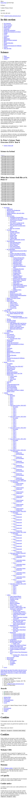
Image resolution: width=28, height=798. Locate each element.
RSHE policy (16, 282)
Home (5, 56)
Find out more (13, 672)
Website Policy (7, 697)
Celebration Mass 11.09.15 (19, 613)
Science (6, 47)
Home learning (10, 657)
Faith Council (13, 302)
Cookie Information (8, 700)
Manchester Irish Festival (16, 328)
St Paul (11, 664)
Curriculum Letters (20, 556)
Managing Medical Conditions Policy (17, 276)
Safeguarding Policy (18, 284)
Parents (5, 362)
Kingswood (13, 632)
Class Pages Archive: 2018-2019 (18, 511)
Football (12, 377)
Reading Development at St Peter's (12, 31)
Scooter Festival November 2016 (18, 648)
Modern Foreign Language (10, 40)
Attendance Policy (17, 262)
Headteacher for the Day (16, 641)
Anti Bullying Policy (18, 259)
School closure (19, 483)
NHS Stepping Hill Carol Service (18, 323)
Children (6, 393)
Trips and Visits (7, 48)
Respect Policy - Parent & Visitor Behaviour (19, 280)
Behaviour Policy (17, 263)
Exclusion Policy (17, 273)
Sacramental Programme (16, 316)
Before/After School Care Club (14, 373)
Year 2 (11, 398)
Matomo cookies (9, 768)
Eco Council (13, 306)
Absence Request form (18, 257)
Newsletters (10, 363)
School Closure (20, 487)
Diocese (9, 319)
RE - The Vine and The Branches (15, 312)
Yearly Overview (8, 24)
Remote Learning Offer (15, 294)
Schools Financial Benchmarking (18, 295)
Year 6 (11, 404)
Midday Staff (13, 236)
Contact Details (10, 211)
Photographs (10, 331)
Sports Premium (14, 296)
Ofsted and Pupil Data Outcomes (18, 255)
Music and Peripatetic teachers (17, 239)
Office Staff (13, 234)
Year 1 (11, 397)
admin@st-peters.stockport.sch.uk (12, 15)
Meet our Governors (15, 228)
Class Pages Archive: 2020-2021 (18, 450)
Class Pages (10, 394)
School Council (14, 303)
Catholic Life (7, 310)
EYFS (5, 34)
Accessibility (7, 701)
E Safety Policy (17, 271)
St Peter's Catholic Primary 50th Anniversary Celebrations (18, 608)
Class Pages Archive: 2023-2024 (18, 416)
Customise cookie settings (19, 730)
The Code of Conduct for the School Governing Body (17, 223)
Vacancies (9, 309)
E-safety (9, 365)
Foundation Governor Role (16, 217)
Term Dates (10, 370)
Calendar (9, 381)
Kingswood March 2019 (19, 634)
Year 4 (11, 401)
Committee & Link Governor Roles (18, 218)
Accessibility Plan (17, 260)
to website (16, 671)
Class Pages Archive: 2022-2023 (18, 427)
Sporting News (13, 602)
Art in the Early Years (15, 338)
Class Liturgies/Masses (15, 596)
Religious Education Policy (19, 278)
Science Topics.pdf (8, 145)
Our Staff (9, 230)
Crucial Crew (13, 308)
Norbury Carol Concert (15, 326)
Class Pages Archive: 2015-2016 (18, 583)
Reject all (3, 730)
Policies (12, 256)
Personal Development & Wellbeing (12, 45)
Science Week (13, 604)
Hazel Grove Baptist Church (17, 327)
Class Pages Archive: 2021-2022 (18, 439)
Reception (12, 395)
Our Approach (7, 23)
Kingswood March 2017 (19, 636)
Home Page (3, 2)
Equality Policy (17, 270)
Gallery (8, 595)
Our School (6, 207)
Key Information (11, 249)
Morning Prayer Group (15, 597)
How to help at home (12, 388)
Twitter (5, 711)
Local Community (11, 321)
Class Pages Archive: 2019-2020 (18, 480)
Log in (5, 667)
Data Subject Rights (15, 246)
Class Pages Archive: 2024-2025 (18, 405)
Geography (6, 36)
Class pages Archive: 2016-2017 (18, 553)
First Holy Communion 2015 (20, 317)
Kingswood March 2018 (19, 635)
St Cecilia (12, 661)
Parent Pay (3, 674)
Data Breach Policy (15, 243)
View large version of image (8, 156)
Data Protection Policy (15, 242)
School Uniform (11, 369)
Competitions (13, 639)
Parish (8, 315)
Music (5, 41)
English (5, 33)
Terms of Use (7, 698)
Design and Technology (9, 30)
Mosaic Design (16, 610)
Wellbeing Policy (17, 289)
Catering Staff (13, 238)
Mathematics (7, 38)
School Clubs (10, 374)
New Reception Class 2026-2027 (15, 366)
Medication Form (11, 367)
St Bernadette (13, 660)
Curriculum (6, 57)
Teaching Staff (13, 231)
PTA (8, 383)
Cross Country (13, 376)
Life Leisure (13, 379)
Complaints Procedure (18, 269)
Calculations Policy (18, 264)
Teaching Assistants (15, 232)
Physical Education (8, 43)
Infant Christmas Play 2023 (16, 313)
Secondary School (11, 320)
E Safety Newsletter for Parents (17, 253)
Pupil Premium (13, 291)
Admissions (10, 209)
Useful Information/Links (13, 384)
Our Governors (10, 216)
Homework (19, 452)
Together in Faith (14, 599)
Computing (6, 29)
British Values (7, 27)
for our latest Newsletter (9, 670)
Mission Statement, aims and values (15, 213)
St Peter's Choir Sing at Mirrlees (18, 324)
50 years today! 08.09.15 (19, 611)
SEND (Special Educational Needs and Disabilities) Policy (20, 287)
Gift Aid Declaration (12, 387)
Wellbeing (9, 214)
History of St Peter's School (13, 298)
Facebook (6, 709)
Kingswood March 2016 (19, 638)
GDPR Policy (16, 274)
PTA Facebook (7, 708)
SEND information (11, 386)
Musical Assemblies (15, 603)
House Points (10, 659)
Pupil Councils (10, 301)
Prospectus (12, 292)
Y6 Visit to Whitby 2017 (16, 606)
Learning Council (14, 305)
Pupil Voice (10, 299)
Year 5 (11, 402)
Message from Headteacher (13, 210)
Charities (9, 330)
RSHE (5, 44)
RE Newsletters (20, 454)
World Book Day (14, 625)
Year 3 (11, 400)
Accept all (9, 730)
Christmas (12, 600)
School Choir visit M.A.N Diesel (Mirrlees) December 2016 (18, 645)
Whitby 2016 (16, 643)
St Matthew (13, 663)
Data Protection (10, 241)
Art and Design (7, 26)
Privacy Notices (14, 245)
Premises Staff (13, 235)
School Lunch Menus (12, 372)
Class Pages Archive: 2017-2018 (18, 532)
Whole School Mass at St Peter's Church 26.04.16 (19, 623)
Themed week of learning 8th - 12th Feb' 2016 (19, 620)
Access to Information (15, 248)
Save (14, 796)
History (5, 37)
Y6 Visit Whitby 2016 (15, 642)
